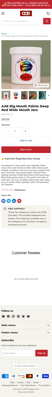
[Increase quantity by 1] (25, 131)
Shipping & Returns (10, 385)
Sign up (41, 353)
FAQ (28, 382)
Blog (12, 382)
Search (36, 382)
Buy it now (26, 149)
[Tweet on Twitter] (9, 201)
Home (4, 34)
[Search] (47, 21)
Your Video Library (28, 385)
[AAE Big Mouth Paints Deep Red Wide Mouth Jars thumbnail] (6, 95)
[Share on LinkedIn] (14, 201)
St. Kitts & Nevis (25, 366)
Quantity (5, 125)
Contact (20, 382)
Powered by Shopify (26, 392)
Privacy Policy (44, 385)
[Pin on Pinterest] (19, 201)
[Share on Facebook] (3, 201)
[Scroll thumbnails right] (48, 95)
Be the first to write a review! (26, 286)
